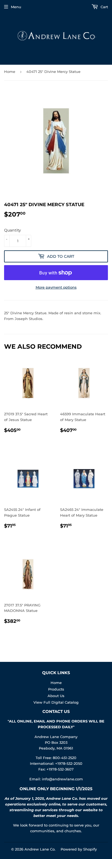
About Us (56, 696)
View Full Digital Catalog (56, 702)
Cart (103, 7)
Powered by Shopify (79, 849)
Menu (16, 7)
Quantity (12, 230)
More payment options (56, 287)
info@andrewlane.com (62, 779)
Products (56, 689)
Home (9, 71)
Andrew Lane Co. (39, 849)
